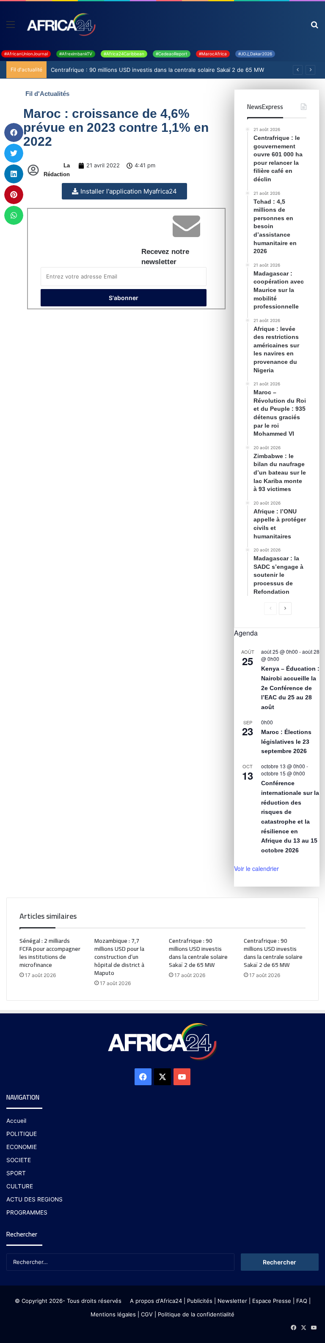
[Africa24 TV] (60, 24)
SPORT (16, 1173)
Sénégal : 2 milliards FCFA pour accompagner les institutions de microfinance (49, 952)
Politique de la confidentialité (196, 1314)
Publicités (199, 1300)
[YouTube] (182, 1076)
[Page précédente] (270, 608)
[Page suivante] (285, 608)
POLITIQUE (21, 1133)
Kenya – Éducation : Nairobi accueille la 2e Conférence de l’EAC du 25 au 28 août (290, 687)
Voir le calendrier (256, 868)
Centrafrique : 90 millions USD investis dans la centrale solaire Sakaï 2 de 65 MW (157, 69)
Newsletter (232, 1300)
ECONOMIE (21, 1147)
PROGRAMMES (26, 1212)
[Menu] (10, 27)
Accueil (16, 1120)
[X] (162, 1076)
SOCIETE (18, 1160)
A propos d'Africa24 (156, 1300)
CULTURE (19, 1186)
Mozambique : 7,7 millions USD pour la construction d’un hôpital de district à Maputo (119, 956)
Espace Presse (271, 1300)
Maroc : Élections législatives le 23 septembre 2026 (286, 741)
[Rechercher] (314, 27)
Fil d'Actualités (47, 93)
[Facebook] (143, 1076)
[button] (13, 132)
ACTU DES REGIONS (34, 1199)
